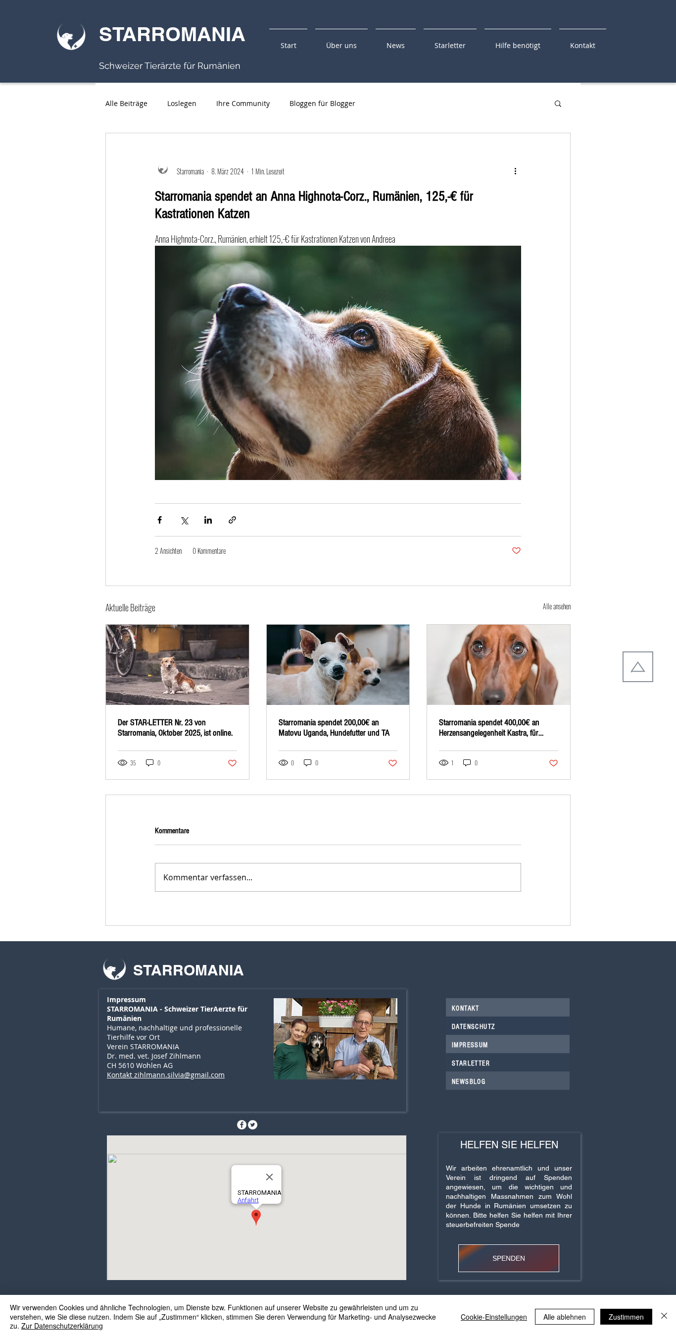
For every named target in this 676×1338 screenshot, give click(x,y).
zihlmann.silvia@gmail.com (179, 1074)
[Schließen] (664, 1316)
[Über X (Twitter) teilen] (184, 520)
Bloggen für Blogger (322, 103)
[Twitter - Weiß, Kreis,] (252, 1124)
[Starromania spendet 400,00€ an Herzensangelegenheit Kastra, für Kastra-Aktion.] (498, 665)
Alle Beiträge (126, 103)
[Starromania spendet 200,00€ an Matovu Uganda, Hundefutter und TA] (338, 665)
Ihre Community (243, 103)
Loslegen (181, 103)
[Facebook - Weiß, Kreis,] (241, 1124)
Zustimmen (626, 1317)
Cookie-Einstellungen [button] (494, 1317)
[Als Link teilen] (232, 520)
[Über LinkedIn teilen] (208, 520)
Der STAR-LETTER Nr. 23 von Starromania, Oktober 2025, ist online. (175, 727)
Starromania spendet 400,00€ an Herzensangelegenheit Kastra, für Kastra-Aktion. (489, 727)
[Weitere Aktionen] (515, 171)
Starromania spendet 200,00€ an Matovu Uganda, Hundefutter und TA (334, 727)
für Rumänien (211, 65)
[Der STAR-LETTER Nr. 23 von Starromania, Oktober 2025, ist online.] (177, 665)
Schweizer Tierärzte (140, 65)
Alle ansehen (557, 606)
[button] (558, 103)
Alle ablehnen (564, 1317)
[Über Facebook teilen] (159, 520)
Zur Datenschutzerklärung (62, 1326)
